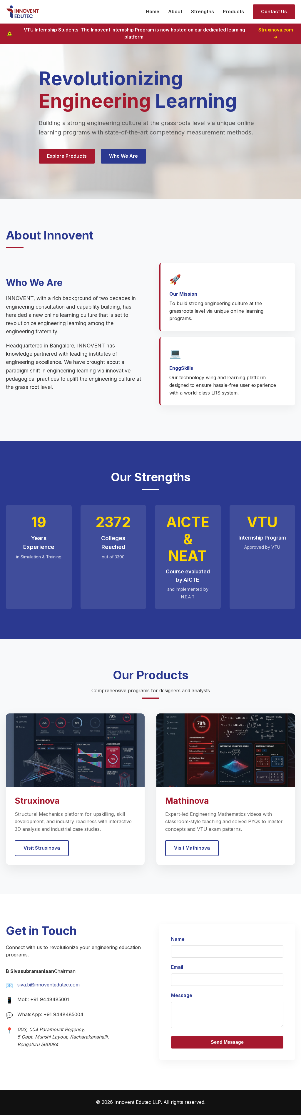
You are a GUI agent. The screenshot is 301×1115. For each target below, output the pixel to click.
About (175, 11)
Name (178, 939)
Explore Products (67, 156)
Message (181, 995)
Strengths (202, 11)
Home (152, 11)
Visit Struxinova (42, 848)
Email (177, 967)
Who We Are (123, 156)
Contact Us (274, 11)
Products (233, 11)
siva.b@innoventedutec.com (48, 985)
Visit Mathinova (192, 848)
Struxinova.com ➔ (275, 33)
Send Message (227, 1042)
